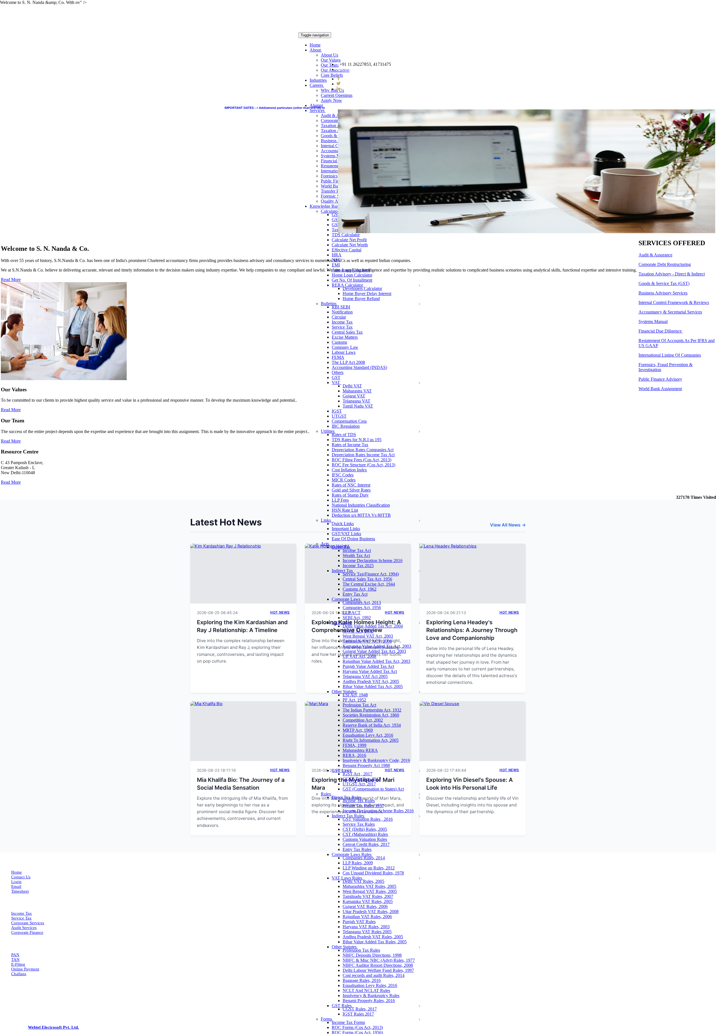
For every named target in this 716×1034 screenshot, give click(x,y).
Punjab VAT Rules (359, 921)
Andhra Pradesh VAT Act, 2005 (371, 681)
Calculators (331, 211)
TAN (15, 959)
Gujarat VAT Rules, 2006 (365, 906)
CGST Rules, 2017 (360, 1009)
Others (337, 372)
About (316, 50)
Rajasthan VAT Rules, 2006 (367, 916)
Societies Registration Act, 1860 (371, 715)
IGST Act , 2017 (357, 773)
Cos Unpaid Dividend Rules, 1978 (373, 873)
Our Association (335, 70)
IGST (337, 411)
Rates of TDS (344, 434)
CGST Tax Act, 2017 (362, 778)
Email (16, 886)
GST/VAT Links (346, 533)
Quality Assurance (337, 201)
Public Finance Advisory (660, 379)
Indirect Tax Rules (348, 815)
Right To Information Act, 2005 (371, 740)
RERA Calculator (348, 285)
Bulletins (329, 303)
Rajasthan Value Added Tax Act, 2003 (376, 661)
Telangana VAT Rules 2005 (367, 931)
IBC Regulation (346, 426)
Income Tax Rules (359, 800)
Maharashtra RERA (360, 750)
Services (318, 110)
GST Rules (342, 1005)
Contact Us (20, 877)
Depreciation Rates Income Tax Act (363, 454)
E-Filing (18, 964)
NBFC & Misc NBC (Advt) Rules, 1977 (379, 960)
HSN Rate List (345, 510)
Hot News (280, 612)
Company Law (345, 347)
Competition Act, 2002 (363, 720)
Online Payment (25, 969)
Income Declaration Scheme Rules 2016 (378, 810)
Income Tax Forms (348, 1022)
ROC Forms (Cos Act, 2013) (357, 1027)
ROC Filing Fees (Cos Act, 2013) (361, 459)
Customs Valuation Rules (365, 839)
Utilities (328, 431)
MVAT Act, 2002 (358, 631)
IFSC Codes (343, 474)
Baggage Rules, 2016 (362, 980)
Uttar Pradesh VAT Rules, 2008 (371, 911)
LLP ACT (352, 612)
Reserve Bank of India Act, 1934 (372, 725)
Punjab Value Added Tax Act (368, 666)
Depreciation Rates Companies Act (363, 449)
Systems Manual (335, 155)
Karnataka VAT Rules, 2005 (368, 901)
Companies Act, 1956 (362, 607)
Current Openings (336, 95)
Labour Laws (343, 352)
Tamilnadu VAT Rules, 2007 (368, 896)
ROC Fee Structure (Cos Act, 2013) (363, 464)
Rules (326, 794)
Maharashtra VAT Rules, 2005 (369, 886)
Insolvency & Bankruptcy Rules (371, 995)
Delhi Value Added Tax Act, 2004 (373, 626)
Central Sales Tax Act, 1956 (367, 579)
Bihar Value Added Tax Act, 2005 (373, 686)
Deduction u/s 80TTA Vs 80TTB (361, 515)
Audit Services (24, 927)
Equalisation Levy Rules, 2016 (370, 985)
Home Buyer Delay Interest (367, 293)
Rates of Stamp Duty (350, 495)
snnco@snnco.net (357, 69)
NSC (336, 260)
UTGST (339, 416)
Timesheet (20, 891)
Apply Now (331, 100)
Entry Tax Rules (357, 849)
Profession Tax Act (359, 705)
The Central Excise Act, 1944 (369, 584)
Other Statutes (345, 691)
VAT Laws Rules (347, 878)
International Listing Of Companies (670, 355)
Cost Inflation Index (349, 469)
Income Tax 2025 (358, 565)
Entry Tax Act (355, 594)
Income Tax (21, 913)
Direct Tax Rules (347, 797)
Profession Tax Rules (361, 950)
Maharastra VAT (357, 391)
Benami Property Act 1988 (366, 765)
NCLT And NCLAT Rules (366, 990)
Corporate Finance (27, 932)
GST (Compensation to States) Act (373, 789)
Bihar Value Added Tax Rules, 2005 (375, 941)
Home (315, 45)
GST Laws (342, 770)
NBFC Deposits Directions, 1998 (372, 955)
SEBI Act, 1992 (357, 617)
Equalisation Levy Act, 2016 (368, 735)
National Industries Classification (361, 505)
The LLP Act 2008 (348, 362)
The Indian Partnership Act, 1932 (372, 710)
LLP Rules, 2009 (358, 862)
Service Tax (21, 918)
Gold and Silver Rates (351, 490)
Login (16, 881)
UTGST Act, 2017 (359, 784)
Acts (325, 543)
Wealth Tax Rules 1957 (363, 805)
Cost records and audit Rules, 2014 (373, 975)
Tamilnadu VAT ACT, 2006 (367, 641)
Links (326, 520)
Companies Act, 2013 (362, 602)
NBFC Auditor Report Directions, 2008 (378, 965)
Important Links (346, 528)
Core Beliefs (332, 75)
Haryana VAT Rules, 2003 (366, 926)
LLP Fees (340, 500)
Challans (18, 974)
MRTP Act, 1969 (358, 730)
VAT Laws (342, 622)
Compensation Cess (349, 421)
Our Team (330, 65)
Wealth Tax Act (356, 555)
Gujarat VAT (354, 396)
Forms (327, 1019)
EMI (336, 265)
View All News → (508, 525)
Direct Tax (342, 547)
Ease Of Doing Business (353, 538)
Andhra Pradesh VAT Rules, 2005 (373, 936)
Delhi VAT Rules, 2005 (363, 881)
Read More (11, 409)
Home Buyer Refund (361, 298)
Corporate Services (27, 923)
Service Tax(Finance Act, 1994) (371, 574)
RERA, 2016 (354, 755)
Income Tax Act (357, 550)
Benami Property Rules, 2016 (369, 1000)
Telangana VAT (356, 401)
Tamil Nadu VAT (358, 406)
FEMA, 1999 (354, 745)
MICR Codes (343, 480)
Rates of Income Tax (350, 444)
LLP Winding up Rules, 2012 (369, 867)
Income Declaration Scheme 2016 (372, 560)
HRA (336, 254)
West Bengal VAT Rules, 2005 (370, 891)
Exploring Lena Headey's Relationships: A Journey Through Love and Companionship (471, 630)
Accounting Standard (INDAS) (359, 367)
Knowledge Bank (326, 206)
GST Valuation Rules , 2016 (368, 819)
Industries (318, 80)
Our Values (331, 60)
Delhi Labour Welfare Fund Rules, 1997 (378, 970)
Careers (317, 85)
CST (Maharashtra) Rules (365, 834)
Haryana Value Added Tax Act (370, 671)
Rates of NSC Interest (351, 485)
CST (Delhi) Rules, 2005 (365, 829)
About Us (329, 55)
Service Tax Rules (359, 824)
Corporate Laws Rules (352, 854)
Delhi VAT (352, 385)
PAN (15, 955)
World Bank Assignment (660, 388)
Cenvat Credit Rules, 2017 (366, 844)
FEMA (338, 357)
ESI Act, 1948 (355, 695)
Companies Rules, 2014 (364, 857)
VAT (336, 382)
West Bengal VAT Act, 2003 (368, 636)
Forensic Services (336, 196)
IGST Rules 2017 (358, 1014)
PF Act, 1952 (354, 700)
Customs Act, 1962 (359, 589)
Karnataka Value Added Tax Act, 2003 (377, 646)
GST (336, 377)
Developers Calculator (362, 288)
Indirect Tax (343, 570)
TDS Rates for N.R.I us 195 (356, 439)
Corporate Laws (346, 599)
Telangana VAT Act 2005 (365, 676)
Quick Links (343, 523)
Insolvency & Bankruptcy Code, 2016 (376, 760)
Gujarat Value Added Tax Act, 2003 (374, 651)
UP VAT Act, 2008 (359, 656)
